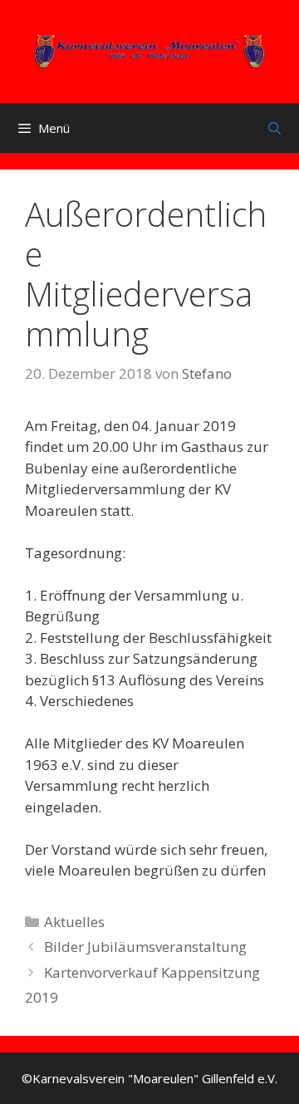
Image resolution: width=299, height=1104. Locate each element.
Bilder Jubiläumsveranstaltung (145, 946)
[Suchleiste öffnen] (274, 128)
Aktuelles (74, 921)
